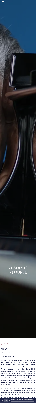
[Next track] (9, 400)
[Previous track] (3, 400)
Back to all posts (6, 344)
